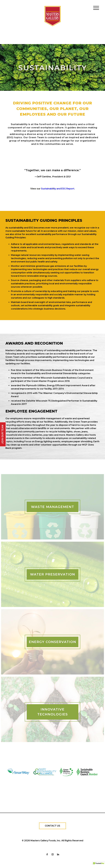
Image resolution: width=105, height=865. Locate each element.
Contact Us (52, 825)
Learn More (52, 512)
